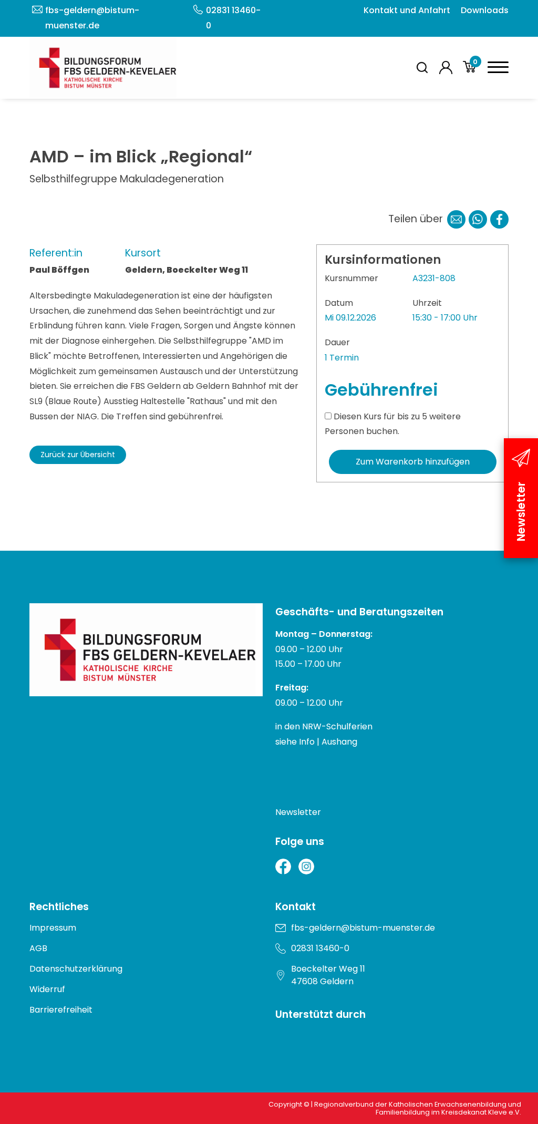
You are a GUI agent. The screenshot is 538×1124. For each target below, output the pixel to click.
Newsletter (298, 812)
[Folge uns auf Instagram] (306, 866)
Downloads (485, 10)
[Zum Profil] (445, 67)
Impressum (52, 928)
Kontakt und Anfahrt (407, 10)
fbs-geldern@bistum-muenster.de (92, 18)
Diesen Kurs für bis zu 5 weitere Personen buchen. (393, 424)
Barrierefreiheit (60, 1010)
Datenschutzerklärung (75, 969)
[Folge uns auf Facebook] (283, 866)
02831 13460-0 (233, 18)
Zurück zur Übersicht (77, 454)
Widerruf (47, 989)
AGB (38, 948)
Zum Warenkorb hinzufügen (413, 462)
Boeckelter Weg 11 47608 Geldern (328, 975)
